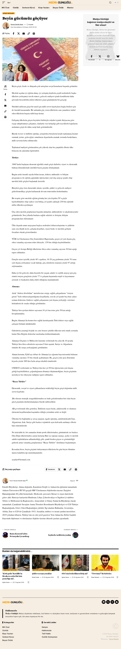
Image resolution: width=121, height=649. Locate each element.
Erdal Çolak (35, 577)
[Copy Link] (28, 33)
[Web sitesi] (77, 481)
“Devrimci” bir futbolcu (101, 573)
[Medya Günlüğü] (60, 2)
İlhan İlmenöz (95, 577)
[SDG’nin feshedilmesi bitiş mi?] (75, 563)
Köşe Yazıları (8, 13)
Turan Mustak (114, 639)
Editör (35, 570)
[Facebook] (92, 58)
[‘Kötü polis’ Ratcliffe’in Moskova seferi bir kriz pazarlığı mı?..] (16, 563)
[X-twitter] (108, 602)
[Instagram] (108, 58)
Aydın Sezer (6, 582)
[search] (110, 2)
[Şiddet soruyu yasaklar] (45, 563)
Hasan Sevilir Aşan (17, 24)
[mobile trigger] (4, 2)
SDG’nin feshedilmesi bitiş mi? (75, 573)
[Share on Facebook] (13, 33)
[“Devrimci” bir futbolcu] (105, 563)
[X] (100, 58)
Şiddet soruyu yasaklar (42, 573)
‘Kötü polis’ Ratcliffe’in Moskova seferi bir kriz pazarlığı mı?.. (12, 576)
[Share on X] (18, 33)
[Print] (33, 33)
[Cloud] (117, 602)
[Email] (23, 33)
